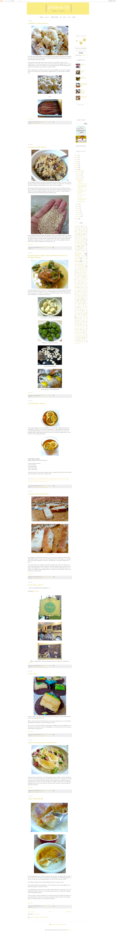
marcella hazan (77, 292)
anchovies (33, 123)
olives (39, 396)
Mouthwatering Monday (42, 478)
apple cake (78, 231)
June (78, 206)
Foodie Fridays (37, 481)
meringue (81, 295)
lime (38, 487)
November (79, 173)
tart (85, 335)
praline (82, 314)
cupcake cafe (77, 268)
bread (32, 578)
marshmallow (84, 292)
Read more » (30, 118)
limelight (84, 287)
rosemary (41, 578)
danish (81, 269)
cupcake (82, 267)
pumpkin (85, 315)
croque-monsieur (82, 265)
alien (79, 227)
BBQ (75, 226)
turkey (76, 340)
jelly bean (84, 283)
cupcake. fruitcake (84, 268)
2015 (77, 161)
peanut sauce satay (83, 307)
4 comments (49, 121)
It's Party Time (46, 481)
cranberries (83, 262)
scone (84, 322)
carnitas (84, 248)
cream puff (85, 264)
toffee (81, 337)
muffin (79, 299)
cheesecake (80, 250)
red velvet (84, 318)
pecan (77, 309)
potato (84, 313)
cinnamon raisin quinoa (37, 147)
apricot (84, 231)
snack (76, 326)
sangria (46, 487)
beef (79, 235)
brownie (82, 244)
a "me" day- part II (35, 585)
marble (84, 291)
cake (76, 246)
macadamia (83, 288)
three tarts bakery (41, 735)
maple (81, 291)
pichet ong (77, 310)
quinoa (32, 248)
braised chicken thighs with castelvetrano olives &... (82, 187)
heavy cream (33, 907)
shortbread (77, 324)
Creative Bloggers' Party (55, 478)
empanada (81, 272)
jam (76, 283)
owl (85, 303)
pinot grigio (42, 487)
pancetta (37, 791)
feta (79, 273)
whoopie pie (82, 341)
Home (50, 911)
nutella (85, 299)
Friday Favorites (33, 481)
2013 (77, 165)
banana (76, 234)
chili (83, 252)
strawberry (77, 329)
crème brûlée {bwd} (35, 799)
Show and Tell (41, 481)
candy (81, 246)
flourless (82, 273)
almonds (32, 396)
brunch (76, 245)
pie (81, 310)
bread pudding (78, 241)
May (78, 208)
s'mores (85, 321)
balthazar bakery (83, 233)
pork (80, 313)
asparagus (33, 791)
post (49, 588)
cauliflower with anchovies (38, 23)
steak (85, 328)
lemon (36, 487)
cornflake (84, 261)
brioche (84, 241)
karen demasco (84, 284)
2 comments (49, 395)
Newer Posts (31, 911)
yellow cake (77, 343)
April (78, 210)
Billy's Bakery (36, 591)
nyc (36, 735)
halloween (85, 277)
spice (81, 328)
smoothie (80, 325)
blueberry (81, 238)
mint (81, 296)
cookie (77, 261)
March (78, 212)
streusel (84, 329)
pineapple (85, 310)
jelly (80, 283)
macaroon (76, 290)
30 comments (49, 576)
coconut (77, 258)
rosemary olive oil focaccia (38, 494)
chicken (36, 396)
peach (81, 306)
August (79, 179)
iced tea (33, 487)
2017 (77, 157)
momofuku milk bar (78, 298)
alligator (84, 227)
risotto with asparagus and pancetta (42, 743)
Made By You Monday (48, 478)
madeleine (81, 290)
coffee (84, 258)
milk (85, 295)
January (79, 216)
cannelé (86, 246)
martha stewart (80, 294)
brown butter (80, 242)
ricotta (81, 320)
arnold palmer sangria (36, 403)
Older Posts (69, 911)
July (78, 204)
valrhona (81, 340)
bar (82, 234)
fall (76, 273)
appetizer (81, 230)
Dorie (79, 226)
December (79, 171)
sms (85, 325)
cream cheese (78, 264)
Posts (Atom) (37, 914)
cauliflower (38, 123)
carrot (76, 249)
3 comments (49, 665)
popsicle (76, 313)
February (79, 214)
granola (81, 276)
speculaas (76, 328)
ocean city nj (78, 302)
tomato (79, 339)
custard (77, 269)
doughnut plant (84, 271)
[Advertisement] (50, 134)
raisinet (84, 317)
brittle (76, 242)
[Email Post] (53, 121)
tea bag (76, 336)
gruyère (80, 277)
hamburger (79, 279)
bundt (80, 245)
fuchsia (77, 275)
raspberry (77, 318)
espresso (85, 272)
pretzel (86, 314)
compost (83, 259)
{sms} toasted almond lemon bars (84, 84)
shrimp (83, 324)
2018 (77, 155)
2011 (77, 169)
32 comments (48, 485)
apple (86, 230)
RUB (84, 226)
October (79, 175)
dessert (85, 269)
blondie (76, 238)
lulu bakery (33, 735)
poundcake (77, 314)
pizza (85, 311)
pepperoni (84, 309)
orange (77, 303)
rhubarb (76, 320)
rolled (76, 321)
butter (84, 245)
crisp (77, 265)
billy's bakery (83, 237)
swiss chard (81, 333)
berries (77, 237)
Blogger (69, 929)
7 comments (49, 790)
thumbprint (77, 337)
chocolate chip (79, 255)
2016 (77, 159)
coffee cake (77, 259)
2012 (77, 167)
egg (76, 272)
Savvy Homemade (37, 478)
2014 (77, 163)
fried (86, 273)
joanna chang (36, 578)
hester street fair (84, 280)
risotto (41, 791)
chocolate (78, 254)
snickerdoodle (82, 326)
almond (76, 229)
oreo (82, 303)
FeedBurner (83, 55)
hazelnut (84, 279)
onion (86, 302)
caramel (78, 248)
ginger (81, 275)
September (79, 177)
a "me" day (32, 674)
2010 (77, 218)
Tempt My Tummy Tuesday (61, 478)
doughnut (78, 271)
